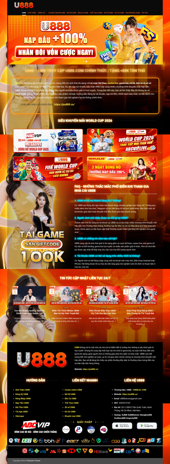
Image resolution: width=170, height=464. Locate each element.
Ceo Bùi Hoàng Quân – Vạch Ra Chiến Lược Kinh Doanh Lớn (29, 312)
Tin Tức (145, 13)
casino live (113, 83)
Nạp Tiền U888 (22, 403)
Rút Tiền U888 (21, 407)
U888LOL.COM (139, 390)
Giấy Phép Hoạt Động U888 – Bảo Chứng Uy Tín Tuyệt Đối (141, 312)
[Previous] (13, 40)
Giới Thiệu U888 (22, 390)
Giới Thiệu (32, 13)
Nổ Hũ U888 (71, 13)
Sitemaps (19, 416)
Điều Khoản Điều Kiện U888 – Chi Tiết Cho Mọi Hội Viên (103, 312)
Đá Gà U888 (119, 13)
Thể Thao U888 (96, 13)
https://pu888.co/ (90, 369)
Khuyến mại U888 (133, 13)
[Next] (156, 40)
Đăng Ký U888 (21, 394)
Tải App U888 (21, 411)
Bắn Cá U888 (83, 13)
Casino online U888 (56, 13)
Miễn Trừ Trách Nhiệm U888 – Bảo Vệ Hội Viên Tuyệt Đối (66, 312)
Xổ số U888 (108, 13)
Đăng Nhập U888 (23, 398)
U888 (24, 13)
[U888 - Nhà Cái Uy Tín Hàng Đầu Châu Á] (24, 5)
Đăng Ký (41, 13)
